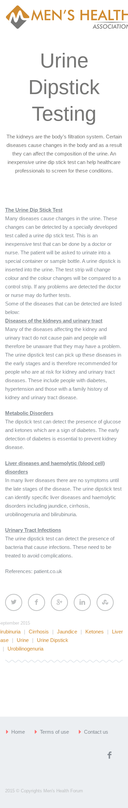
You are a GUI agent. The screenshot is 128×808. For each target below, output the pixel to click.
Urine (23, 640)
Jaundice (67, 631)
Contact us (96, 732)
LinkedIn (82, 602)
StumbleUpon (105, 602)
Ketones (94, 631)
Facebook (36, 602)
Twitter (13, 602)
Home (18, 732)
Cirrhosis (39, 631)
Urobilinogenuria (25, 649)
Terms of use (54, 732)
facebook (109, 755)
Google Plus (59, 602)
